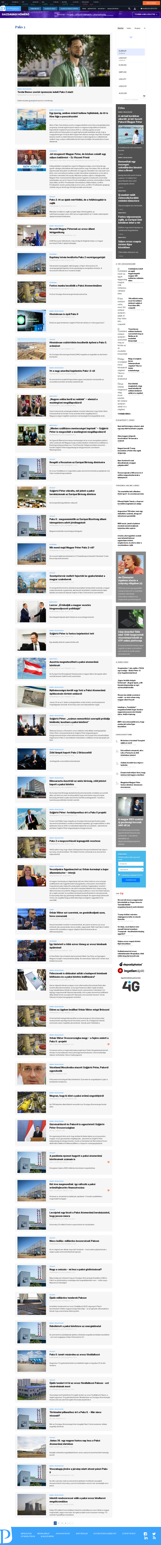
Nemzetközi (122, 191)
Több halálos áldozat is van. (128, 252)
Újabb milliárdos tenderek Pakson (69, 1297)
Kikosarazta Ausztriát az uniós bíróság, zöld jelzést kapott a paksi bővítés (78, 783)
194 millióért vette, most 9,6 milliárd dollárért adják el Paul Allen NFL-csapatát (135, 303)
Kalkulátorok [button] (112, 9)
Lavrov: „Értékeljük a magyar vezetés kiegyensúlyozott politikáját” (70, 607)
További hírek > (124, 414)
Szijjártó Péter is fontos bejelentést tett (72, 633)
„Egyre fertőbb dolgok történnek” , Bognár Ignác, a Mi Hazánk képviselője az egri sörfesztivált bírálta (130, 684)
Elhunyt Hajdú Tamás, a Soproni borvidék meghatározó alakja (130, 502)
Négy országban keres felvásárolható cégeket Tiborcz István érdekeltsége (135, 364)
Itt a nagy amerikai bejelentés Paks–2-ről (72, 370)
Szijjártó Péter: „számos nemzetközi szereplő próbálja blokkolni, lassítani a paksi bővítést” (80, 720)
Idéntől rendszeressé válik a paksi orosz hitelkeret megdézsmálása (78, 1500)
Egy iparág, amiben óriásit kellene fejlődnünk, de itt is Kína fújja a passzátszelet (79, 115)
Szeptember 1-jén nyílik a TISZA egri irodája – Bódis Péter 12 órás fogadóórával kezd (131, 670)
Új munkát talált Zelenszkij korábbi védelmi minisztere (129, 198)
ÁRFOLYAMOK (151, 3)
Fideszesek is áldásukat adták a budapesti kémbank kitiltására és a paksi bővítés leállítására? (78, 975)
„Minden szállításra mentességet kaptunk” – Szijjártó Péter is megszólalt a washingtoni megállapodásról (79, 430)
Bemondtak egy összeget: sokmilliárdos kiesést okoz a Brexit (130, 166)
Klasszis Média (47, 1536)
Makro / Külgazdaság (125, 112)
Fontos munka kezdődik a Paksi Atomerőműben (76, 285)
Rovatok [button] (101, 9)
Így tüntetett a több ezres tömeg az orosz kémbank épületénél (78, 946)
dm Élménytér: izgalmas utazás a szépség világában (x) (130, 580)
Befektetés (92, 9)
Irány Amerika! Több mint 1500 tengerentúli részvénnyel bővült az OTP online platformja (130, 636)
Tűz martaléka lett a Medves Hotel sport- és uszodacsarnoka (131, 493)
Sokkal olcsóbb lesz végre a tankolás (132, 764)
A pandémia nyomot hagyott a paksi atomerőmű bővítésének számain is (76, 1157)
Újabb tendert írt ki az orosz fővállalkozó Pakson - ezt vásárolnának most (79, 1385)
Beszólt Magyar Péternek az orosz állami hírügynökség (72, 231)
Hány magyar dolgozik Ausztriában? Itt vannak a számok (128, 438)
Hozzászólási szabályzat (104, 1534)
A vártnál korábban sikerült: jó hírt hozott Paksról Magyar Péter (130, 119)
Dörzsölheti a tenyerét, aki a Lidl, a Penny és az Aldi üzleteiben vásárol (132, 753)
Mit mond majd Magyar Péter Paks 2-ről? (72, 547)
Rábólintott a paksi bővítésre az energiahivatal (75, 1326)
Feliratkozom (131, 880)
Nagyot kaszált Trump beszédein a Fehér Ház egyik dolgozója (129, 450)
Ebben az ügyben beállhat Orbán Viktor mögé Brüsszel (80, 1009)
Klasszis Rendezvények (69, 9)
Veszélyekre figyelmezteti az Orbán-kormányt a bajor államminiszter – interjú (79, 871)
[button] (135, 8)
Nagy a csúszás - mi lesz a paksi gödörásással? (76, 1269)
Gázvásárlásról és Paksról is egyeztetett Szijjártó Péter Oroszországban (77, 1126)
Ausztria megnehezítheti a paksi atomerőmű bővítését (74, 664)
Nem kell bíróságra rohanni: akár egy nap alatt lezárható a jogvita (131, 427)
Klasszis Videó (50, 9)
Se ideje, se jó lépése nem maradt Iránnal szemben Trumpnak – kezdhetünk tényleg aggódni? (131, 930)
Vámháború (34, 9)
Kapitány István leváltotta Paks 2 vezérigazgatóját (78, 257)
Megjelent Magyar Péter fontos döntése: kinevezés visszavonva (131, 785)
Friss (84, 9)
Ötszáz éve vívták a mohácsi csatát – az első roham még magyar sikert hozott (129, 697)
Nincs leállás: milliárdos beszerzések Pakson (75, 1241)
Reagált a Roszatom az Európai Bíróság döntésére (78, 462)
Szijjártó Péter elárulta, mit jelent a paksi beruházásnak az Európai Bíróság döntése (73, 492)
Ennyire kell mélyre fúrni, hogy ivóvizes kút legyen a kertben (133, 774)
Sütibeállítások (28, 1536)
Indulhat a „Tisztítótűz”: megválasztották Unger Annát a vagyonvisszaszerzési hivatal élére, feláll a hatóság (130, 710)
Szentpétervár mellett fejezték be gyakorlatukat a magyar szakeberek (77, 578)
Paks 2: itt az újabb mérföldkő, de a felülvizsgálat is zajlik (78, 201)
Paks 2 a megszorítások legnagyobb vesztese (75, 841)
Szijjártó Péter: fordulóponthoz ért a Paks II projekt (78, 812)
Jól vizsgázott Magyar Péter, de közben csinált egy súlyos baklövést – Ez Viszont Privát (78, 156)
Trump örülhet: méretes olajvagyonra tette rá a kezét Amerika (129, 917)
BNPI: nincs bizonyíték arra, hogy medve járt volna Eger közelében (131, 724)
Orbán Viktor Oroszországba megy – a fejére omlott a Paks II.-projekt (79, 1040)
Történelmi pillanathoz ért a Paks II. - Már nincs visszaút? (75, 1414)
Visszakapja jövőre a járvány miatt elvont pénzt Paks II (78, 1471)
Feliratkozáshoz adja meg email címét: (129, 858)
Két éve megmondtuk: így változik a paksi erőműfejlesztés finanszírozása (72, 1186)
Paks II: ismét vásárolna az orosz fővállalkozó (75, 1354)
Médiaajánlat (43, 1534)
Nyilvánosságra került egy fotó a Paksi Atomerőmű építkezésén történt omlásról (77, 692)
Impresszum (26, 1534)
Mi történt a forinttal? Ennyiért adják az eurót (133, 742)
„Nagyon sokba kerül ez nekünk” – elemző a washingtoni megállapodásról (74, 401)
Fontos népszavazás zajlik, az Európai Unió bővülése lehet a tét (130, 219)
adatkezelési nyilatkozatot (129, 875)
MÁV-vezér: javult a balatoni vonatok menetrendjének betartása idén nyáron (129, 526)
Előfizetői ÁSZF (129, 1534)
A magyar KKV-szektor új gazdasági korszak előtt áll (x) (130, 822)
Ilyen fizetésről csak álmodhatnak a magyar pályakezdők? (127, 463)
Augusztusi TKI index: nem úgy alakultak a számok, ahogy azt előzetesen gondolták (130, 513)
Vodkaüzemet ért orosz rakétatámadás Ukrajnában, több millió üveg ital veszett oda (131, 953)
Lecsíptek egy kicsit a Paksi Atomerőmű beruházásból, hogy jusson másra (80, 1214)
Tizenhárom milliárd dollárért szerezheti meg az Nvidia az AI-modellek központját (135, 335)
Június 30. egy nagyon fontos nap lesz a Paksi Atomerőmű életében (75, 1442)
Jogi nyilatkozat (63, 1534)
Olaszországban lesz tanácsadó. (130, 206)
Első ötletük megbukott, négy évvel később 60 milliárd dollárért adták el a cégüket (135, 388)
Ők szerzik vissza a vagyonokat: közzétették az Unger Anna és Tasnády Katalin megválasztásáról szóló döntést (131, 903)
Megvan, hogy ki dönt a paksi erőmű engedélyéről (77, 1095)
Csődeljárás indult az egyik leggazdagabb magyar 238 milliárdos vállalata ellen (135, 275)
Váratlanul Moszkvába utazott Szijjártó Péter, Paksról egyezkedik (79, 1069)
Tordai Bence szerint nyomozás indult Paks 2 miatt (45, 92)
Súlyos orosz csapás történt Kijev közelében (129, 244)
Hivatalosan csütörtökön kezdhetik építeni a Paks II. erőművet (78, 344)
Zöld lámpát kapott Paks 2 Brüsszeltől (71, 752)
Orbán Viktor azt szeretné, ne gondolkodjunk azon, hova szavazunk (77, 914)
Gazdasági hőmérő (15, 14)
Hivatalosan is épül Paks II (64, 314)
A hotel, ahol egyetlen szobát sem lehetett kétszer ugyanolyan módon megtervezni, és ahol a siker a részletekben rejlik (130, 540)
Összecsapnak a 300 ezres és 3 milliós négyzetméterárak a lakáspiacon (130, 475)
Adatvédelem (82, 1534)
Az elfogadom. (132, 875)
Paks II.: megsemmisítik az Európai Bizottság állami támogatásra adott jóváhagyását (78, 521)
